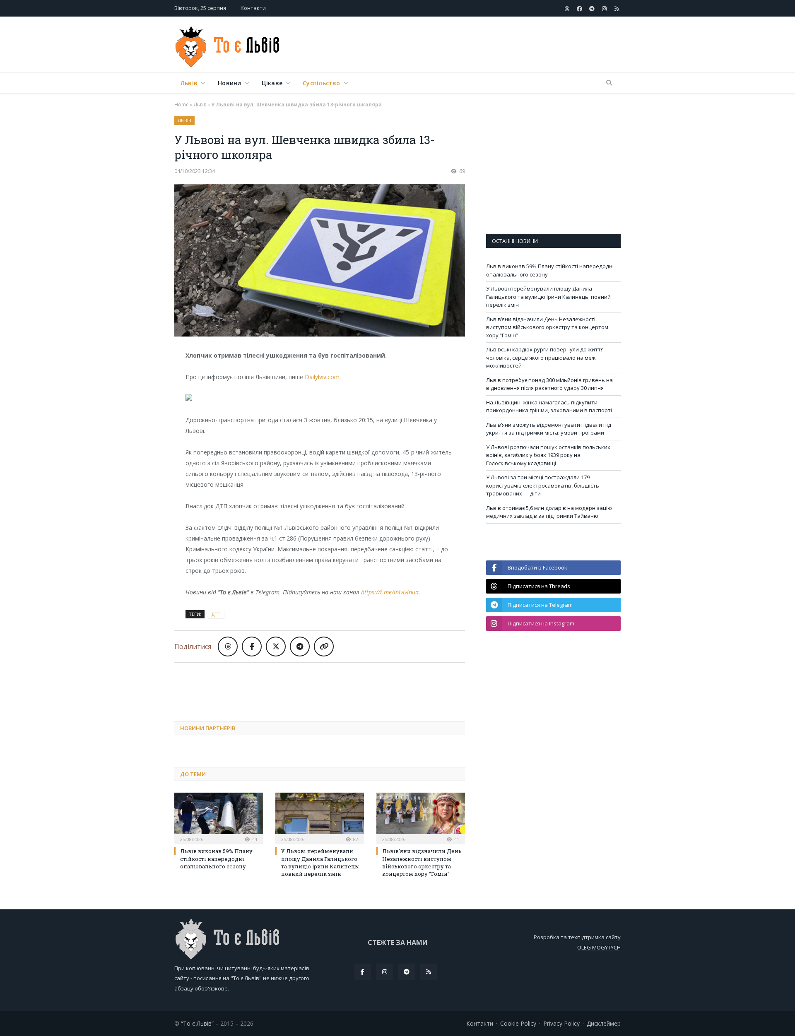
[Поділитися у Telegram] (300, 646)
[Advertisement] (470, 45)
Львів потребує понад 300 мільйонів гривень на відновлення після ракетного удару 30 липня (549, 384)
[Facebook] (362, 972)
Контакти (253, 8)
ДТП (216, 614)
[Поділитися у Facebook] (252, 646)
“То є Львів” (197, 1023)
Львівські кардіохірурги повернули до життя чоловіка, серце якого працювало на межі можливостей (545, 357)
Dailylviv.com (322, 377)
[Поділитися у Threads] (228, 646)
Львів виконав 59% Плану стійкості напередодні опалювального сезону (216, 858)
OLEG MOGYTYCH (599, 947)
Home (181, 104)
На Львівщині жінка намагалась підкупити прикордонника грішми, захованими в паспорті (549, 406)
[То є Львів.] (228, 44)
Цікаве (272, 83)
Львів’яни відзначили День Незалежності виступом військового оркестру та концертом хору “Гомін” (422, 862)
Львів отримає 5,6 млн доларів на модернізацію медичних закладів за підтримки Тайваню (549, 512)
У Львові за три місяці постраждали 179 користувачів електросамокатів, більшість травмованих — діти (542, 485)
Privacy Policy (561, 1023)
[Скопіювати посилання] (324, 646)
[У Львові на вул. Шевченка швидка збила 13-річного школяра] (319, 261)
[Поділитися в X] (276, 646)
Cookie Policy (518, 1023)
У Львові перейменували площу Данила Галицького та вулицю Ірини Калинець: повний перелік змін (320, 862)
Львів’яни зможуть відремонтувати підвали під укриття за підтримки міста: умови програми (548, 429)
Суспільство (321, 83)
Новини (229, 83)
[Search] (609, 83)
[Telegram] (406, 972)
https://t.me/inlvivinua (390, 592)
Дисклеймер (604, 1023)
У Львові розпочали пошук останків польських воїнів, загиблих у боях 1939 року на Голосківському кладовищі (548, 455)
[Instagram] (384, 972)
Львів (189, 83)
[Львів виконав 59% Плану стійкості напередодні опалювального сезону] (218, 817)
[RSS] (428, 972)
